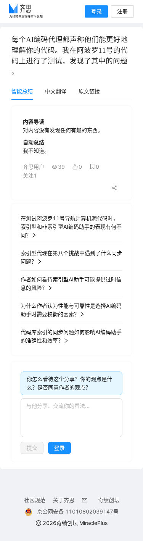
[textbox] (71, 418)
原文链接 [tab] (89, 91)
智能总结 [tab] (22, 91)
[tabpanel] (71, 284)
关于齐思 (63, 500)
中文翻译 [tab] (55, 91)
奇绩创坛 (108, 500)
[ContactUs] (86, 500)
